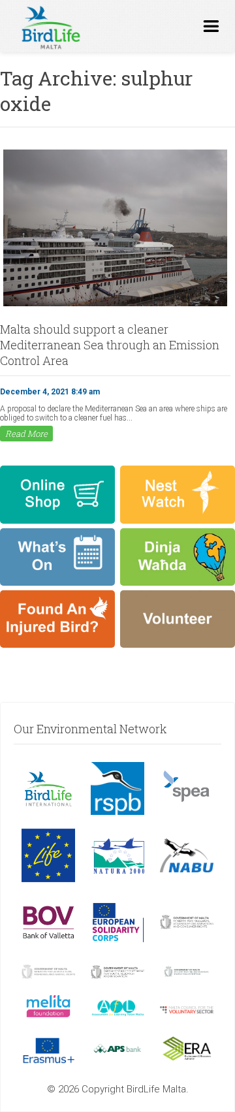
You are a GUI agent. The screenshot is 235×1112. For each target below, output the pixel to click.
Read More (26, 433)
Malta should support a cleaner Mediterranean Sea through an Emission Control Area (109, 344)
